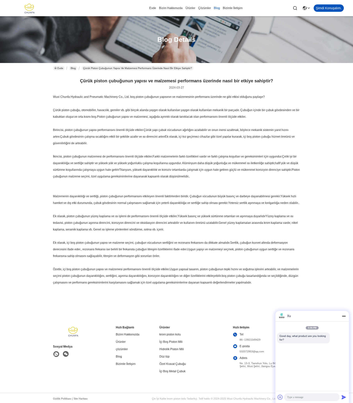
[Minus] (344, 316)
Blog (217, 8)
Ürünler (190, 8)
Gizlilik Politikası (62, 398)
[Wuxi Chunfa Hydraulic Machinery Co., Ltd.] (29, 8)
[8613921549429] (56, 354)
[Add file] (280, 397)
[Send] (344, 397)
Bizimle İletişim (233, 8)
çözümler (204, 8)
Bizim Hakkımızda (171, 8)
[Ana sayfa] (73, 335)
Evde (152, 8)
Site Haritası (81, 398)
